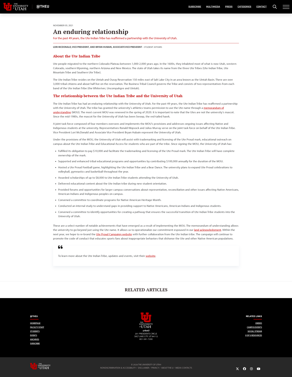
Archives (34, 339)
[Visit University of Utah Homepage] (16, 7)
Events (33, 335)
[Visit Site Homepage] (146, 327)
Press (229, 6)
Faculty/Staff (37, 327)
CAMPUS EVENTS (254, 327)
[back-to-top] (288, 370)
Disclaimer (143, 368)
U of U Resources (253, 335)
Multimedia (213, 6)
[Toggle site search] (274, 7)
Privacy (155, 368)
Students (35, 331)
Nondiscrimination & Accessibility (118, 368)
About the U (167, 368)
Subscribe (194, 6)
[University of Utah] (45, 366)
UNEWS (258, 323)
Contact (261, 6)
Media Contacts (183, 368)
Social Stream (255, 331)
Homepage (35, 323)
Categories (244, 6)
